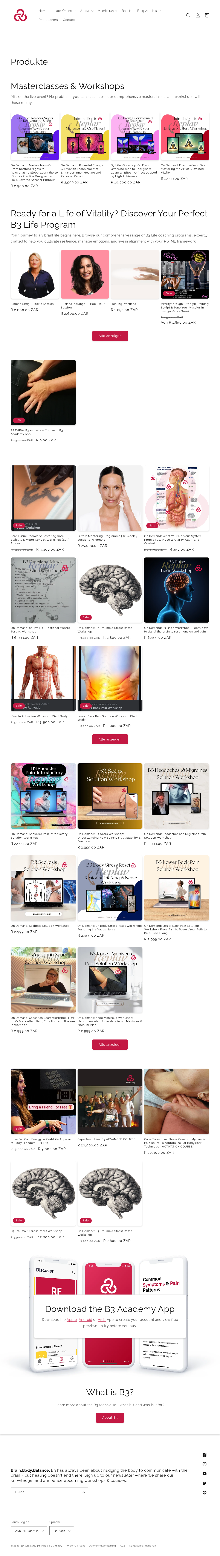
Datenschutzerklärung (102, 1545)
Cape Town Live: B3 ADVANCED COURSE (106, 1139)
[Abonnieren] (83, 1492)
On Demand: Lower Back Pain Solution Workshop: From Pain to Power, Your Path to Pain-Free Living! (175, 929)
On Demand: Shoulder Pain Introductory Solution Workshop (39, 835)
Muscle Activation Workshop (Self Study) (39, 716)
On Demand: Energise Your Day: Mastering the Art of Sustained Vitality (183, 169)
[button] (64, 10)
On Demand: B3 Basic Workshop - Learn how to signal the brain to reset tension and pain (176, 629)
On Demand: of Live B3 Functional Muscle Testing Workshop (40, 629)
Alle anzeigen (110, 336)
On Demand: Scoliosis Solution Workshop (40, 925)
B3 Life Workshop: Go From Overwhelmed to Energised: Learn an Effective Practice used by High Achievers (134, 171)
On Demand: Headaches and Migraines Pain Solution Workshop (175, 835)
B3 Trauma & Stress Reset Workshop (36, 1231)
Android (85, 1320)
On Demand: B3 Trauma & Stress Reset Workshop (105, 629)
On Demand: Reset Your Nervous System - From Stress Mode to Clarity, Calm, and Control (174, 539)
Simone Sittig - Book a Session (32, 303)
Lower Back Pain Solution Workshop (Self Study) (107, 718)
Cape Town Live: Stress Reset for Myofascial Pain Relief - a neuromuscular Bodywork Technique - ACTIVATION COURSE (175, 1143)
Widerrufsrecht (75, 1545)
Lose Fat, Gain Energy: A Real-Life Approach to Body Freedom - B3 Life (42, 1141)
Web (102, 1320)
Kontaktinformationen (142, 1545)
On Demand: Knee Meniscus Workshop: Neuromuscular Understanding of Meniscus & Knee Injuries (110, 1021)
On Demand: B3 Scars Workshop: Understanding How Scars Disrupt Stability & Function (109, 837)
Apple (72, 1320)
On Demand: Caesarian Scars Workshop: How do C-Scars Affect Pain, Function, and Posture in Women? (43, 1021)
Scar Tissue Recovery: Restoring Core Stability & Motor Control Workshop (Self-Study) (40, 539)
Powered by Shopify (49, 1546)
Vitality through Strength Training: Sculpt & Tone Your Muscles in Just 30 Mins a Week (185, 307)
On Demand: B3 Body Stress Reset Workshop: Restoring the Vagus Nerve (110, 927)
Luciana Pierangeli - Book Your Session (83, 305)
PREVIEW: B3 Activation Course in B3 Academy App (37, 432)
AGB (122, 1545)
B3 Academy (29, 1546)
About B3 (110, 1418)
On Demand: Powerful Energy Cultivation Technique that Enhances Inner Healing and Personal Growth (82, 171)
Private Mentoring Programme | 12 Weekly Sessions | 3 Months (108, 537)
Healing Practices (123, 303)
